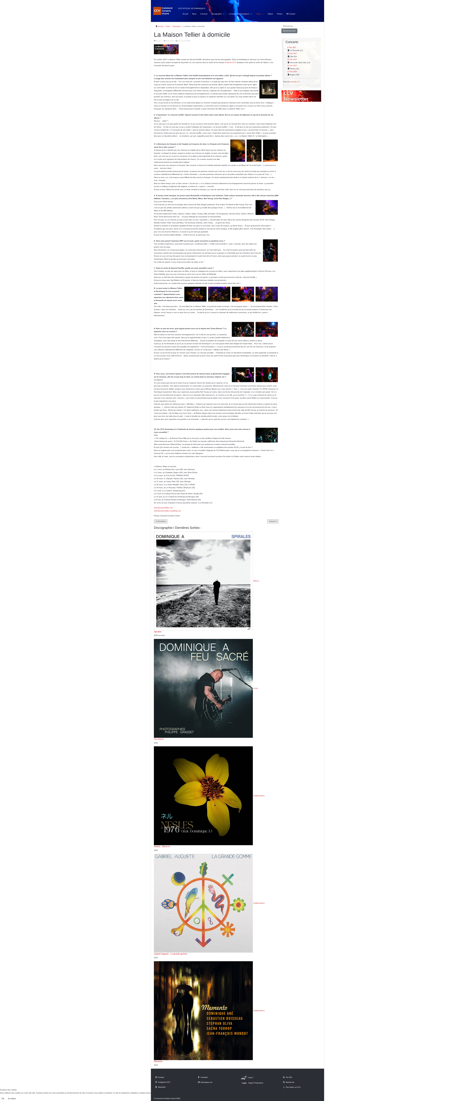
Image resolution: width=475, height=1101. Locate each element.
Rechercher (290, 31)
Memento (158, 1061)
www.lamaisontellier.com (163, 508)
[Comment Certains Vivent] (163, 11)
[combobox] (296, 26)
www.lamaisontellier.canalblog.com (167, 511)
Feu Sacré (158, 739)
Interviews (170, 41)
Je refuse (12, 1099)
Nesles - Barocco (162, 846)
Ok (3, 1099)
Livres (255, 688)
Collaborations (259, 796)
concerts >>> (295, 82)
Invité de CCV (230, 62)
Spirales (157, 631)
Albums (256, 581)
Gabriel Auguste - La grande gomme (170, 954)
